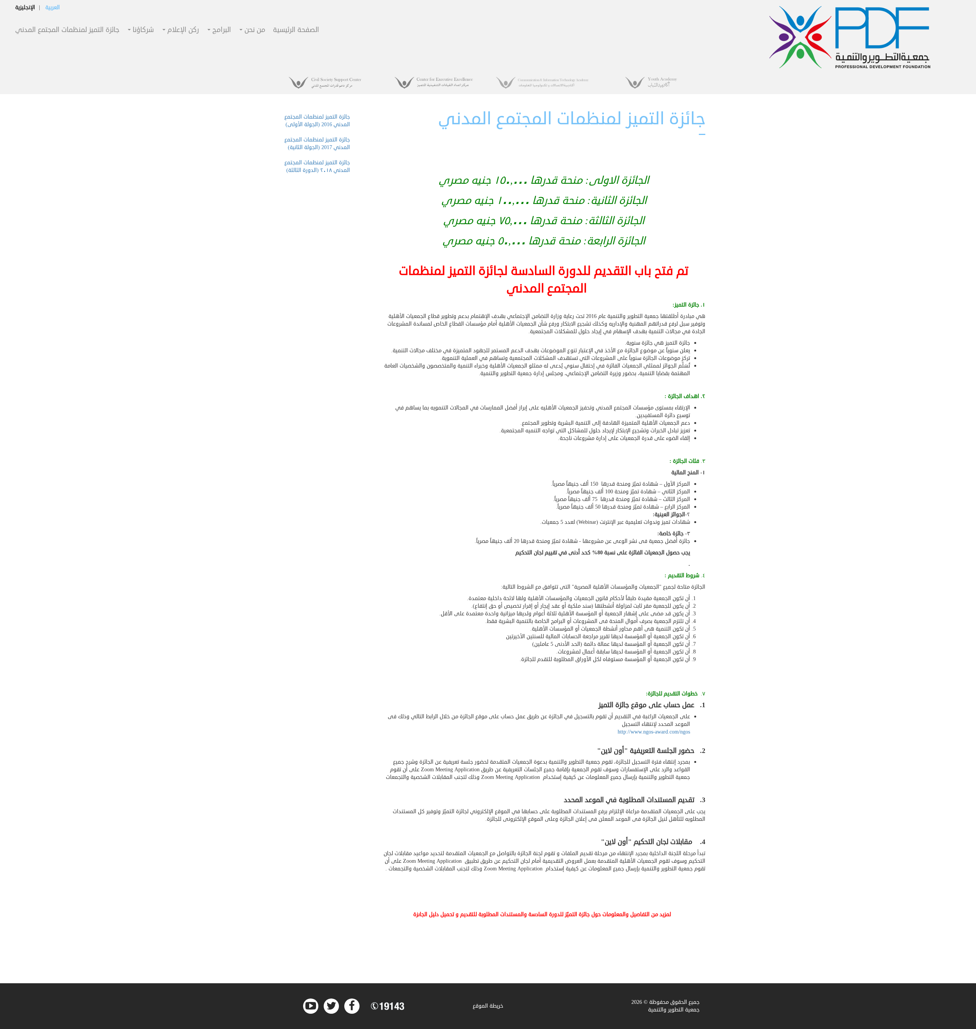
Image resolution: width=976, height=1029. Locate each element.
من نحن (253, 30)
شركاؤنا (142, 30)
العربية (52, 7)
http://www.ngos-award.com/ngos (654, 731)
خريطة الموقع (488, 1006)
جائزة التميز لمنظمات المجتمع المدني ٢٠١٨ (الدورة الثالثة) (317, 166)
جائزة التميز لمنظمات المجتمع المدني (67, 30)
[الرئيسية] (850, 37)
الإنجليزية (25, 7)
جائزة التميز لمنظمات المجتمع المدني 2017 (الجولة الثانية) (317, 143)
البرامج (220, 30)
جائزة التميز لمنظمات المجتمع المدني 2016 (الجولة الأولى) (317, 120)
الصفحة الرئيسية (296, 30)
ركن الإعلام (182, 30)
